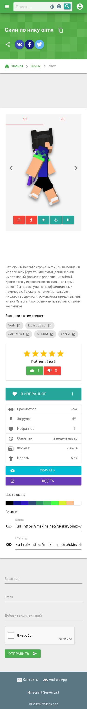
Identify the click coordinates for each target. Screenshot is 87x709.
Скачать (32, 470)
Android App (55, 680)
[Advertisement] (43, 90)
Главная (13, 66)
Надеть (32, 481)
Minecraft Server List (43, 693)
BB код (19, 520)
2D (62, 119)
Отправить (22, 654)
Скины (36, 66)
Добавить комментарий (23, 616)
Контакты (28, 680)
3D (25, 119)
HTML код (21, 538)
